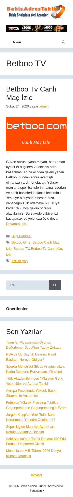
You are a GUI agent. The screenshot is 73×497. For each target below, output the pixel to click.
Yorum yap (20, 261)
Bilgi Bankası (21, 236)
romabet (36, 475)
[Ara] (55, 285)
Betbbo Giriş (21, 242)
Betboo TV (21, 249)
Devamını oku (16, 224)
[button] (63, 42)
